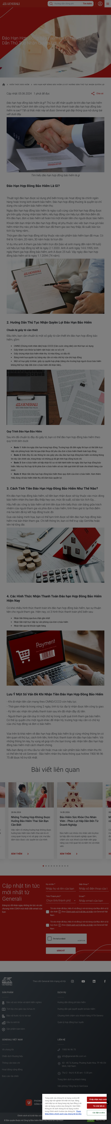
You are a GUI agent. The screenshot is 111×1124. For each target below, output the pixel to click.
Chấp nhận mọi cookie (98, 1099)
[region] (74, 1107)
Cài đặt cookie (99, 1113)
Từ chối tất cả (99, 1106)
